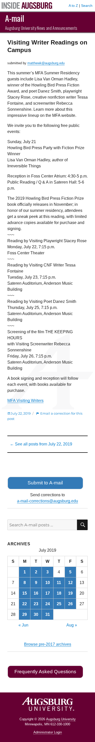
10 (47, 582)
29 (24, 614)
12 (70, 582)
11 (59, 582)
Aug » (71, 625)
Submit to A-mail (45, 482)
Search (86, 6)
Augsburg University (61, 719)
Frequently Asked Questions (45, 671)
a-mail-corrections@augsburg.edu (47, 501)
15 (24, 593)
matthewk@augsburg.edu (46, 63)
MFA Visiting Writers (25, 400)
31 (47, 614)
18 (59, 593)
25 (59, 604)
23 (36, 604)
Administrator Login (47, 732)
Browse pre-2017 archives (47, 644)
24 (47, 604)
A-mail (14, 18)
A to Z (73, 6)
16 (36, 593)
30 (36, 614)
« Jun (23, 625)
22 (24, 604)
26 (70, 604)
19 (70, 593)
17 (47, 593)
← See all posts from (41, 444)
